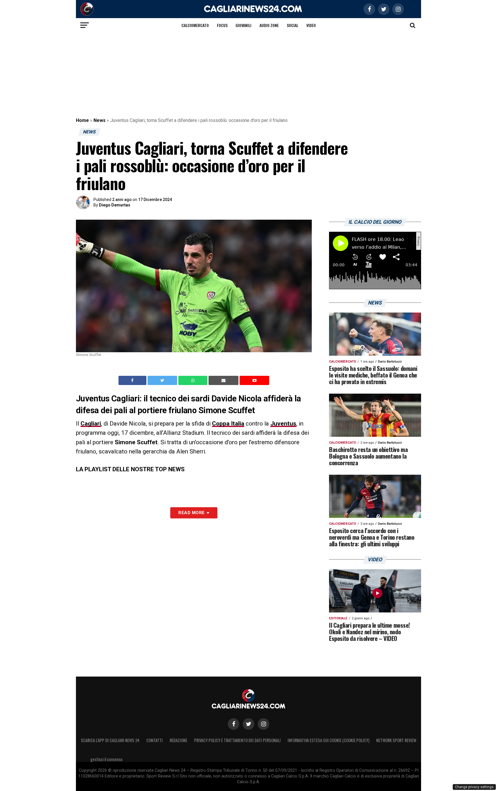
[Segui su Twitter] (248, 724)
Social (292, 25)
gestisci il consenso (106, 759)
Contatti (154, 740)
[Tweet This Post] (163, 380)
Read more (191, 512)
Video (311, 25)
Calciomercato (195, 25)
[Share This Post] (193, 380)
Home (82, 120)
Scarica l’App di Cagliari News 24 (110, 740)
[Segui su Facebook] (233, 724)
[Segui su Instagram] (263, 724)
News (99, 120)
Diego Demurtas (114, 205)
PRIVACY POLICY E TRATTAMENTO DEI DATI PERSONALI (237, 740)
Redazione (178, 740)
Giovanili (243, 25)
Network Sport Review (396, 740)
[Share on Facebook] (133, 380)
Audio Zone (269, 25)
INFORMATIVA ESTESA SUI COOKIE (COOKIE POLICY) (328, 740)
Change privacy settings (474, 787)
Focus (222, 25)
